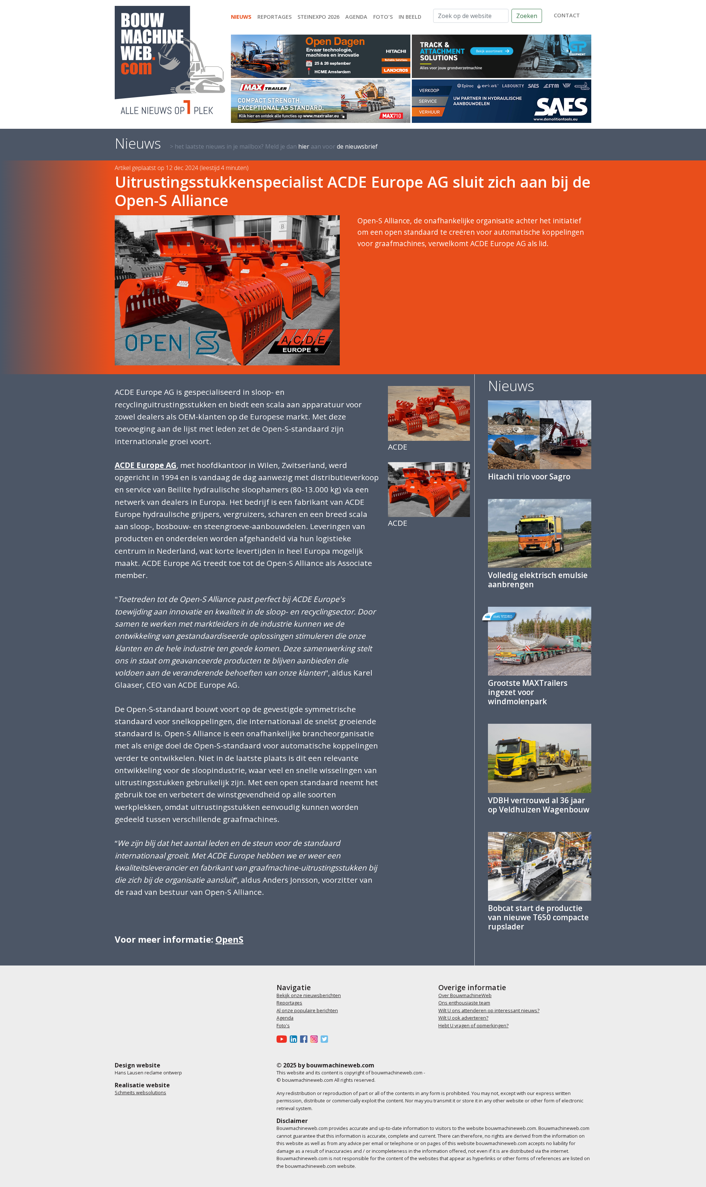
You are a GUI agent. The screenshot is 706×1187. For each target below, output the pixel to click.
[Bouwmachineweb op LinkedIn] (295, 1039)
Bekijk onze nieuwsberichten (309, 995)
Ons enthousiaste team (464, 1002)
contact (567, 15)
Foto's (383, 16)
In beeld (410, 16)
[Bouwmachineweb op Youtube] (283, 1039)
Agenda (356, 16)
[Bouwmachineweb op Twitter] (326, 1039)
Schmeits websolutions (140, 1092)
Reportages (274, 16)
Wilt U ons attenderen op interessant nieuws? (488, 1010)
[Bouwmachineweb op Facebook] (305, 1039)
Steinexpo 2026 (318, 16)
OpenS (229, 939)
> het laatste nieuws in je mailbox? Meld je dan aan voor (274, 146)
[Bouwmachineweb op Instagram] (315, 1039)
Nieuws (241, 16)
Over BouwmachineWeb (465, 995)
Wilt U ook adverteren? (463, 1017)
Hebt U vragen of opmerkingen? (473, 1025)
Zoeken (526, 16)
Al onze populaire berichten (307, 1010)
